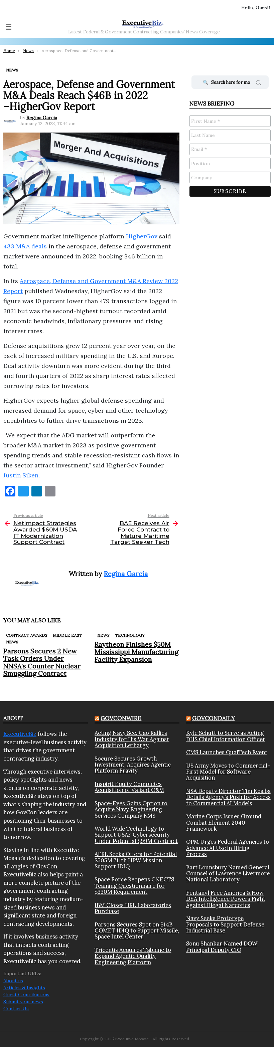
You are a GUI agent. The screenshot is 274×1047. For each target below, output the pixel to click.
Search (258, 83)
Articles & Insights (24, 988)
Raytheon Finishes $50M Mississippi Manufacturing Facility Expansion (136, 651)
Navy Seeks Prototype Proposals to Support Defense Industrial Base (225, 924)
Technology (130, 635)
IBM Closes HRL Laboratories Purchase (133, 908)
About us (13, 981)
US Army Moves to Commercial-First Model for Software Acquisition (228, 772)
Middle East (67, 635)
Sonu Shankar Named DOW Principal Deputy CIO (221, 946)
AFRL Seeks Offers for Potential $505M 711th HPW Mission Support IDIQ (136, 860)
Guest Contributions (26, 995)
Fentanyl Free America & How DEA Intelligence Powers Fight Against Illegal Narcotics (225, 899)
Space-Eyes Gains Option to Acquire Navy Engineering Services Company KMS (131, 809)
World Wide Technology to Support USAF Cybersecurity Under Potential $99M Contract (136, 835)
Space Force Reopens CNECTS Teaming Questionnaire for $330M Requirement (134, 885)
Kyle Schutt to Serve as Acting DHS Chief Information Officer (225, 736)
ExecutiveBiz (19, 733)
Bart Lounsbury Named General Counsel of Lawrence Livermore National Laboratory (228, 873)
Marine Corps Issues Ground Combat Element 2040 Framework (223, 822)
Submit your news (23, 1002)
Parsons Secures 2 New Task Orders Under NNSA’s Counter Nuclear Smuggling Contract (42, 662)
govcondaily (213, 718)
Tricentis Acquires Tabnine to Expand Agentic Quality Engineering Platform (133, 956)
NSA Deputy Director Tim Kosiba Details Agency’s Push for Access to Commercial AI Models (228, 797)
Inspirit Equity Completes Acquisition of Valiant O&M (129, 787)
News (12, 641)
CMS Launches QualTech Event (226, 752)
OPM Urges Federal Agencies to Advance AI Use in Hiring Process (227, 848)
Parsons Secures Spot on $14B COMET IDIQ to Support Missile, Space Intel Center (137, 930)
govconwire (121, 718)
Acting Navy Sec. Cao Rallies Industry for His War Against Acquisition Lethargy (132, 739)
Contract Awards (26, 635)
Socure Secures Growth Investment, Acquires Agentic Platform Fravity (133, 765)
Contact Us (16, 1009)
